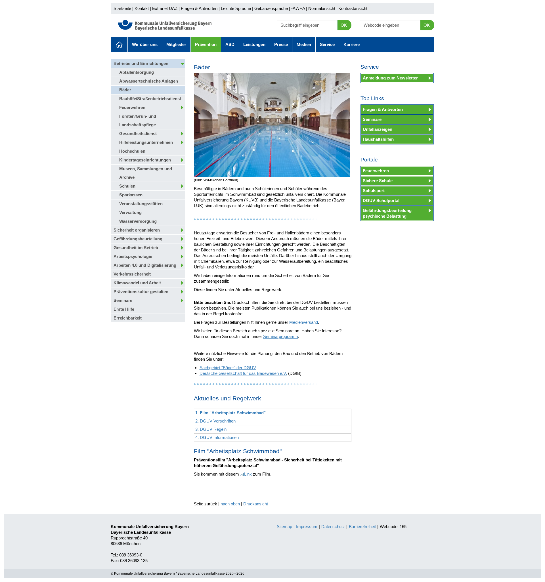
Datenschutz (333, 526)
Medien (304, 44)
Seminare (123, 300)
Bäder (125, 89)
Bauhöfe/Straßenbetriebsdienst (150, 98)
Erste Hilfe (124, 309)
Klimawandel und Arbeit (137, 282)
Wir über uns (145, 44)
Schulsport (374, 190)
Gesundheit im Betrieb (136, 247)
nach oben (230, 503)
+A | (303, 8)
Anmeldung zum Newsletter (390, 77)
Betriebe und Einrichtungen (141, 63)
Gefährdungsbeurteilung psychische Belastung (387, 213)
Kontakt (142, 8)
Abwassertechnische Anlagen (148, 81)
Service (327, 44)
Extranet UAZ (164, 8)
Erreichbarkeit (128, 318)
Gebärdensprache (271, 8)
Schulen (127, 186)
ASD (229, 44)
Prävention (206, 44)
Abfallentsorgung (136, 72)
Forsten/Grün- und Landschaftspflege (137, 120)
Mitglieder (176, 44)
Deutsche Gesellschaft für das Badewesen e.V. (243, 373)
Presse (281, 44)
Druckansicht (255, 503)
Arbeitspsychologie (133, 256)
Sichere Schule (378, 180)
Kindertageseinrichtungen (145, 159)
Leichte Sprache (236, 8)
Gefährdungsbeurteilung (138, 238)
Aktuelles (119, 44)
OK (344, 25)
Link (248, 474)
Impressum (306, 526)
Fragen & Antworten (199, 8)
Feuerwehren (132, 107)
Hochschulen (132, 151)
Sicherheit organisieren (137, 230)
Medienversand (303, 322)
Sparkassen (130, 194)
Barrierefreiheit (362, 526)
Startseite (122, 8)
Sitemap (284, 526)
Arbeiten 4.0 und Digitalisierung (145, 265)
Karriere (351, 44)
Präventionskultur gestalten (141, 291)
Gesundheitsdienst (138, 133)
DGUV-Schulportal (381, 200)
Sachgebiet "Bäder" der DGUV (228, 367)
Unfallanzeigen (377, 129)
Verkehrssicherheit (132, 274)
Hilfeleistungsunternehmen (146, 142)
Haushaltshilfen (378, 139)
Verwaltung (130, 212)
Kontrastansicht (352, 8)
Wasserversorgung (138, 221)
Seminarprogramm (280, 336)
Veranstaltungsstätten (141, 203)
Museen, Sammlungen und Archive (145, 173)
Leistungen (254, 44)
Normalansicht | (323, 8)
